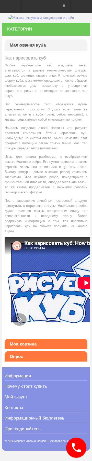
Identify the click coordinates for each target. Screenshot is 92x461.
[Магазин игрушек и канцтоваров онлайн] (41, 17)
